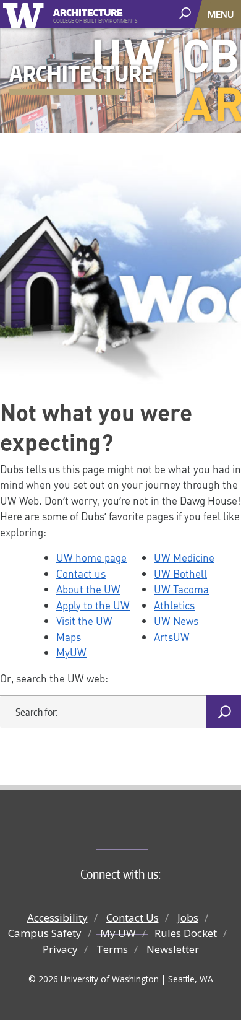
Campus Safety (45, 933)
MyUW (71, 652)
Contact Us (132, 917)
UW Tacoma (181, 589)
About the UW (88, 589)
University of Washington (25, 14)
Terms (112, 949)
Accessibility (57, 917)
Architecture (88, 11)
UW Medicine (184, 557)
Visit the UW (84, 620)
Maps (68, 636)
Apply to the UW (93, 605)
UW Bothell (180, 573)
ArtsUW (172, 636)
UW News (176, 620)
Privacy (60, 949)
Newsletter (172, 949)
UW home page (91, 557)
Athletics (174, 605)
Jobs (187, 917)
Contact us (81, 573)
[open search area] (186, 13)
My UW (118, 933)
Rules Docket (185, 933)
